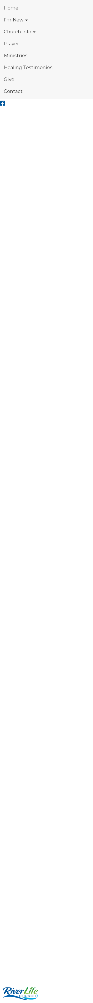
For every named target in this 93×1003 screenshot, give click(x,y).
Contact (13, 91)
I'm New (14, 20)
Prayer (11, 43)
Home (11, 8)
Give (9, 79)
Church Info (17, 32)
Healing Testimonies (28, 67)
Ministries (15, 55)
